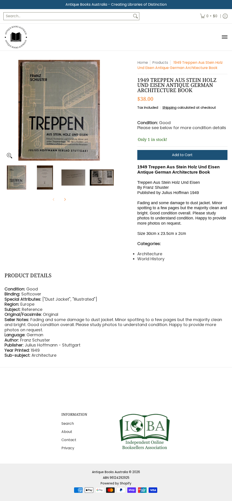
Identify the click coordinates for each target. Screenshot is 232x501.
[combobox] (68, 16)
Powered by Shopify (116, 483)
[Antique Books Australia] (16, 37)
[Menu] (224, 37)
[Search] (135, 16)
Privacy (67, 448)
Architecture (149, 254)
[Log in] (225, 16)
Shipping (169, 107)
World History (150, 259)
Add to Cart (182, 154)
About (66, 431)
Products (160, 62)
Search (67, 423)
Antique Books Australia (110, 472)
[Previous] (8, 110)
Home (142, 62)
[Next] (111, 110)
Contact (68, 439)
